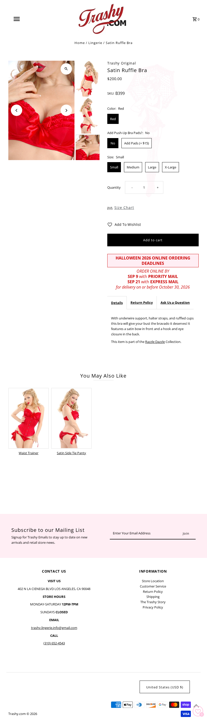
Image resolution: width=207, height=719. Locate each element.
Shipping (153, 596)
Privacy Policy (153, 607)
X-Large (170, 167)
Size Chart (124, 207)
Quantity (114, 187)
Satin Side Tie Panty (71, 453)
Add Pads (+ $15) (136, 143)
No (113, 143)
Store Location (153, 581)
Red (113, 119)
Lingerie (95, 42)
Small (114, 167)
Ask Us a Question (175, 302)
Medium (133, 167)
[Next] (66, 110)
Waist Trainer (28, 453)
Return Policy (142, 302)
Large (152, 167)
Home (79, 42)
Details (117, 302)
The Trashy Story (153, 602)
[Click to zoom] (66, 69)
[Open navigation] (26, 19)
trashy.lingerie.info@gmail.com (54, 627)
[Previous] (16, 110)
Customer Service (153, 586)
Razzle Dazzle (155, 341)
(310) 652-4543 (54, 643)
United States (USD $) (164, 687)
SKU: (110, 93)
